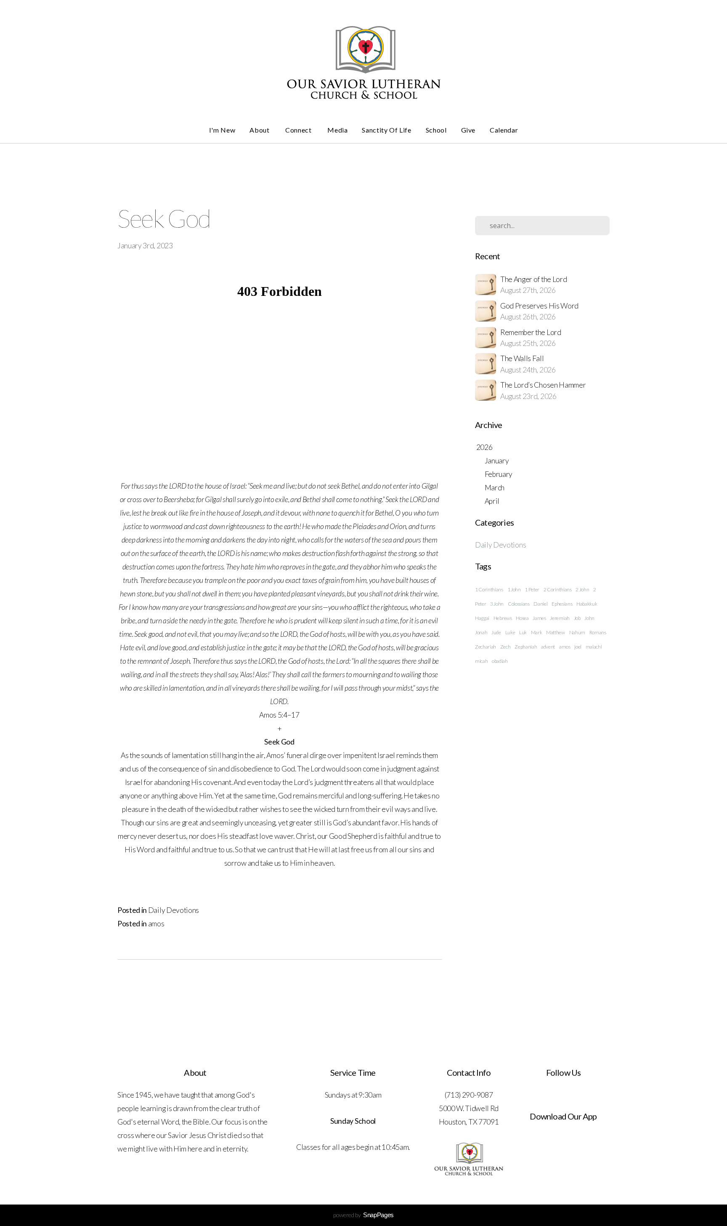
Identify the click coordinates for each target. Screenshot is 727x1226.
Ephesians (562, 604)
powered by (363, 1214)
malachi (594, 647)
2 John (582, 589)
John (589, 618)
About (260, 130)
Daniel (540, 604)
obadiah (500, 661)
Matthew (555, 632)
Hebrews (503, 618)
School (436, 130)
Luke (510, 632)
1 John (514, 589)
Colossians (519, 604)
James (539, 618)
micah (481, 661)
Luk (523, 632)
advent (548, 647)
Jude (496, 632)
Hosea (522, 618)
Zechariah (485, 647)
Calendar (504, 130)
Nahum (577, 632)
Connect (299, 130)
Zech (505, 647)
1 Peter (532, 589)
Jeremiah (559, 618)
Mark (536, 632)
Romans (597, 632)
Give (468, 130)
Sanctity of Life (386, 130)
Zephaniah (526, 647)
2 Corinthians (558, 589)
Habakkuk (586, 604)
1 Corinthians (489, 589)
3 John (497, 604)
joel (577, 647)
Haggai (482, 618)
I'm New (222, 130)
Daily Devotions (173, 910)
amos (156, 923)
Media (337, 130)
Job (577, 618)
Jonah (481, 632)
